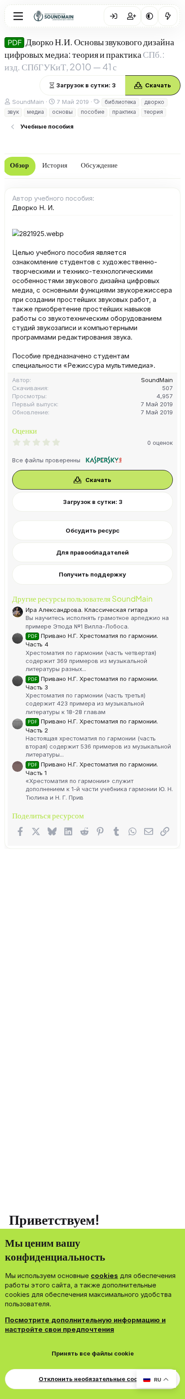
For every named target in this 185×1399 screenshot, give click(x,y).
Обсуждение (99, 165)
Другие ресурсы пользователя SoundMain (82, 598)
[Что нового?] (168, 16)
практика (124, 111)
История (54, 165)
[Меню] (18, 16)
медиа (35, 111)
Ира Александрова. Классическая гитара (87, 609)
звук (13, 111)
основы (62, 111)
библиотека (120, 102)
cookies (104, 1275)
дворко (154, 102)
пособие (92, 111)
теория (153, 111)
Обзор (19, 165)
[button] (149, 16)
